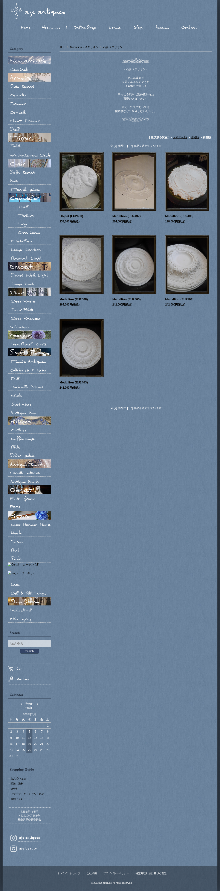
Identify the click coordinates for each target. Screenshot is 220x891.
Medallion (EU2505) (126, 299)
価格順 (195, 137)
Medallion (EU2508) (74, 299)
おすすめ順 (180, 137)
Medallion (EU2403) (74, 382)
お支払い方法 (18, 778)
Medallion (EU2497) (126, 216)
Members (23, 679)
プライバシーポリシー (116, 873)
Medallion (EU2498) (179, 216)
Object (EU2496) (71, 216)
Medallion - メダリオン (84, 47)
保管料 (14, 788)
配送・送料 (17, 783)
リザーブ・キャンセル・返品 (27, 793)
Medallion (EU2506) (179, 299)
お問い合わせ (18, 799)
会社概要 (92, 873)
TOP (62, 47)
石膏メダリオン (113, 47)
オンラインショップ (68, 873)
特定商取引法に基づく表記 (151, 873)
